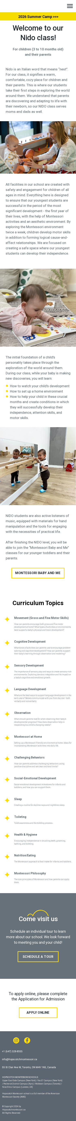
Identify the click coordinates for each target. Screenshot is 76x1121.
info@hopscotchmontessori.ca (19, 1059)
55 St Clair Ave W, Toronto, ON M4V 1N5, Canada (29, 1067)
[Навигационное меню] (70, 6)
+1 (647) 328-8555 (12, 1051)
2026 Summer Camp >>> (38, 16)
